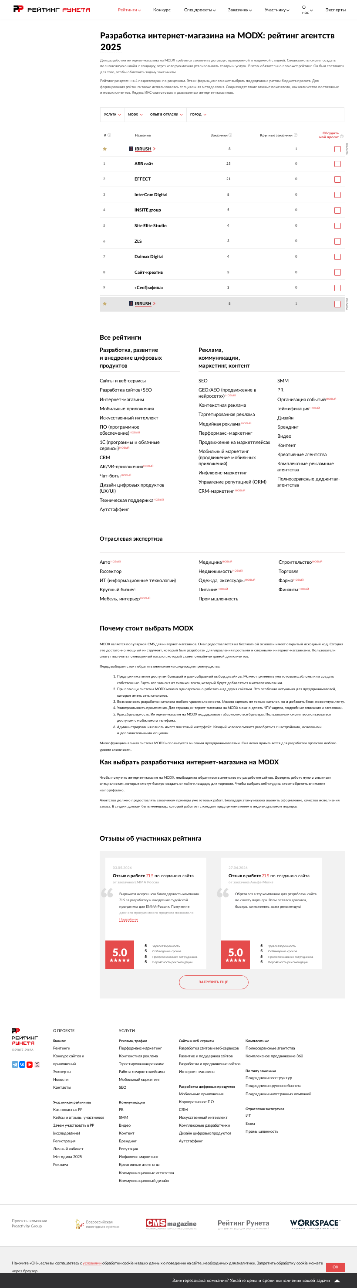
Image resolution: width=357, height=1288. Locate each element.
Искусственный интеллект (203, 1118)
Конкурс (162, 10)
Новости (60, 1080)
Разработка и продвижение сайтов (209, 1064)
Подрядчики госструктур (269, 1078)
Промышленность (262, 1132)
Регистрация (64, 1141)
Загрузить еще (213, 982)
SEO (122, 1088)
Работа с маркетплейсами (142, 1072)
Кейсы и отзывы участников (78, 1118)
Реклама (60, 1165)
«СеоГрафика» (149, 288)
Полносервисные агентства (270, 1048)
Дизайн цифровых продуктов (205, 1133)
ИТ (248, 1116)
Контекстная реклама (138, 1056)
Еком (250, 1124)
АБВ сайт (144, 164)
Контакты (62, 1088)
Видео (125, 1126)
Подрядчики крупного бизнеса (273, 1086)
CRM (183, 1110)
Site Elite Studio (151, 226)
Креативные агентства (139, 1165)
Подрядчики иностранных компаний (278, 1094)
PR (121, 1110)
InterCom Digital (151, 195)
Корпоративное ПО (196, 1102)
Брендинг (128, 1141)
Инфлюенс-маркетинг (138, 1157)
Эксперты (336, 10)
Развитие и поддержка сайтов (205, 1056)
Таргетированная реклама (141, 1064)
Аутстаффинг (191, 1141)
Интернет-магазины (197, 1072)
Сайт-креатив (149, 272)
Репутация (128, 1149)
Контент (127, 1133)
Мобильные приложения (201, 1094)
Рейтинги (61, 1048)
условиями (92, 1263)
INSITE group (148, 210)
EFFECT (143, 179)
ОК (335, 1267)
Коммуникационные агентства (146, 1173)
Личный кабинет (68, 1149)
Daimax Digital (149, 257)
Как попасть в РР (67, 1110)
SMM (123, 1118)
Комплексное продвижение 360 (274, 1056)
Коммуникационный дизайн (144, 1181)
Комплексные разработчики (204, 1126)
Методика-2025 (67, 1157)
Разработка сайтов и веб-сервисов (209, 1048)
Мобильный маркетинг (139, 1080)
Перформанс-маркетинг (140, 1048)
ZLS (138, 241)
